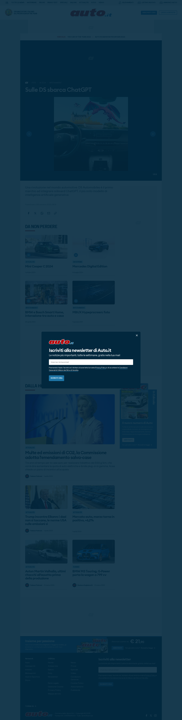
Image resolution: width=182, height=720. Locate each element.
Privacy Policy (100, 367)
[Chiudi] (137, 335)
